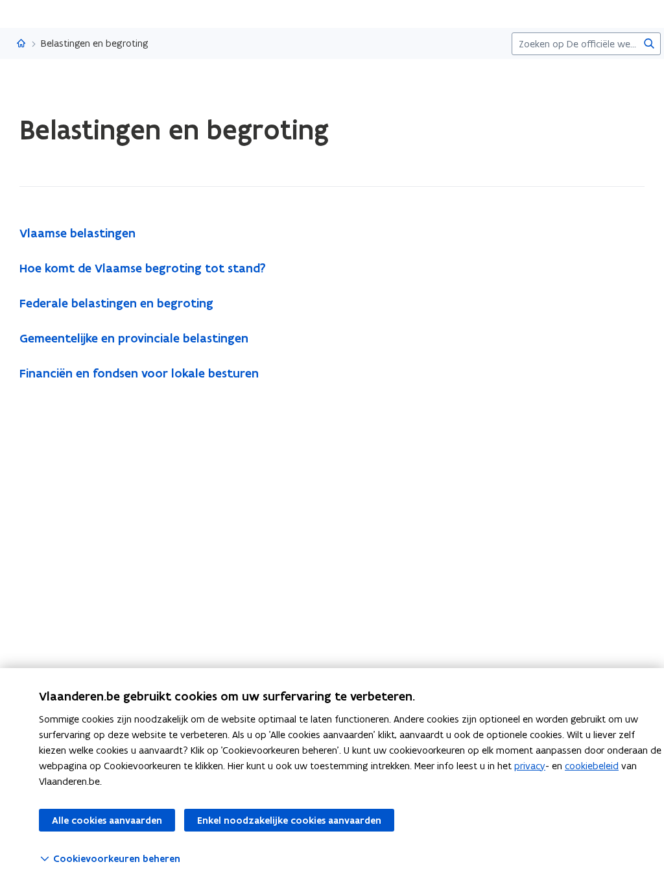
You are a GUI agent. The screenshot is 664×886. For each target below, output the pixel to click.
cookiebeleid (592, 766)
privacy (529, 766)
